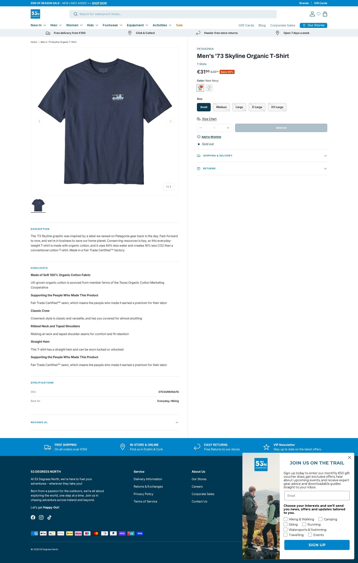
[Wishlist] (318, 14)
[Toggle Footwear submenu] (121, 25)
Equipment (135, 25)
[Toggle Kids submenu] (97, 25)
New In (36, 25)
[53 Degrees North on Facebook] (33, 517)
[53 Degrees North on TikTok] (49, 517)
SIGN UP (317, 545)
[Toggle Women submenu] (81, 25)
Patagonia (205, 48)
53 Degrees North (48, 549)
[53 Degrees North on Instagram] (41, 517)
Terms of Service (145, 501)
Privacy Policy (143, 494)
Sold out (281, 127)
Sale (179, 25)
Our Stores (199, 479)
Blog (262, 25)
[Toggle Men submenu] (60, 25)
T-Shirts (201, 64)
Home (34, 42)
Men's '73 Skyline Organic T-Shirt (58, 42)
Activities (160, 25)
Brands (304, 3)
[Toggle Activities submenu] (170, 25)
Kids (90, 25)
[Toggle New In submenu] (44, 25)
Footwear (110, 25)
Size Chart (209, 119)
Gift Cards (320, 3)
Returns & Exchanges (148, 486)
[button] (325, 14)
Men (54, 25)
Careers (197, 486)
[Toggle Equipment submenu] (147, 25)
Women (72, 25)
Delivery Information (148, 479)
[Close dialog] (349, 457)
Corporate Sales (282, 25)
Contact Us (199, 501)
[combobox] (173, 14)
